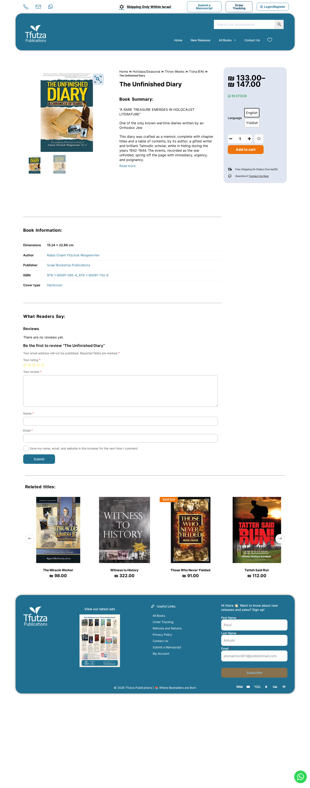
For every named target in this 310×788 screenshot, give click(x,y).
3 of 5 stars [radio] (33, 365)
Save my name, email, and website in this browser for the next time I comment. (84, 448)
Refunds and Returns (167, 628)
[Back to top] (300, 762)
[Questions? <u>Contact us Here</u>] (230, 176)
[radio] (252, 112)
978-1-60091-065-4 (62, 275)
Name (28, 413)
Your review (32, 371)
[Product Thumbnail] (98, 79)
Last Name (229, 633)
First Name (229, 617)
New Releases (200, 40)
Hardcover (55, 285)
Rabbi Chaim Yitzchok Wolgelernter (73, 255)
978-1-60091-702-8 (93, 275)
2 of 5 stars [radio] (29, 365)
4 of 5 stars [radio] (38, 365)
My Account (161, 653)
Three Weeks (175, 72)
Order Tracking (163, 622)
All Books (225, 40)
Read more (127, 166)
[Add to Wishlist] (258, 138)
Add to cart (246, 149)
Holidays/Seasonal (146, 72)
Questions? (252, 176)
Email (28, 430)
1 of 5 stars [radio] (25, 365)
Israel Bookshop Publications (68, 265)
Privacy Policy (162, 634)
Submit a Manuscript (167, 647)
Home (178, 40)
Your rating (31, 360)
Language (235, 118)
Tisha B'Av (196, 72)
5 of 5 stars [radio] (42, 365)
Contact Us (252, 40)
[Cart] (278, 40)
